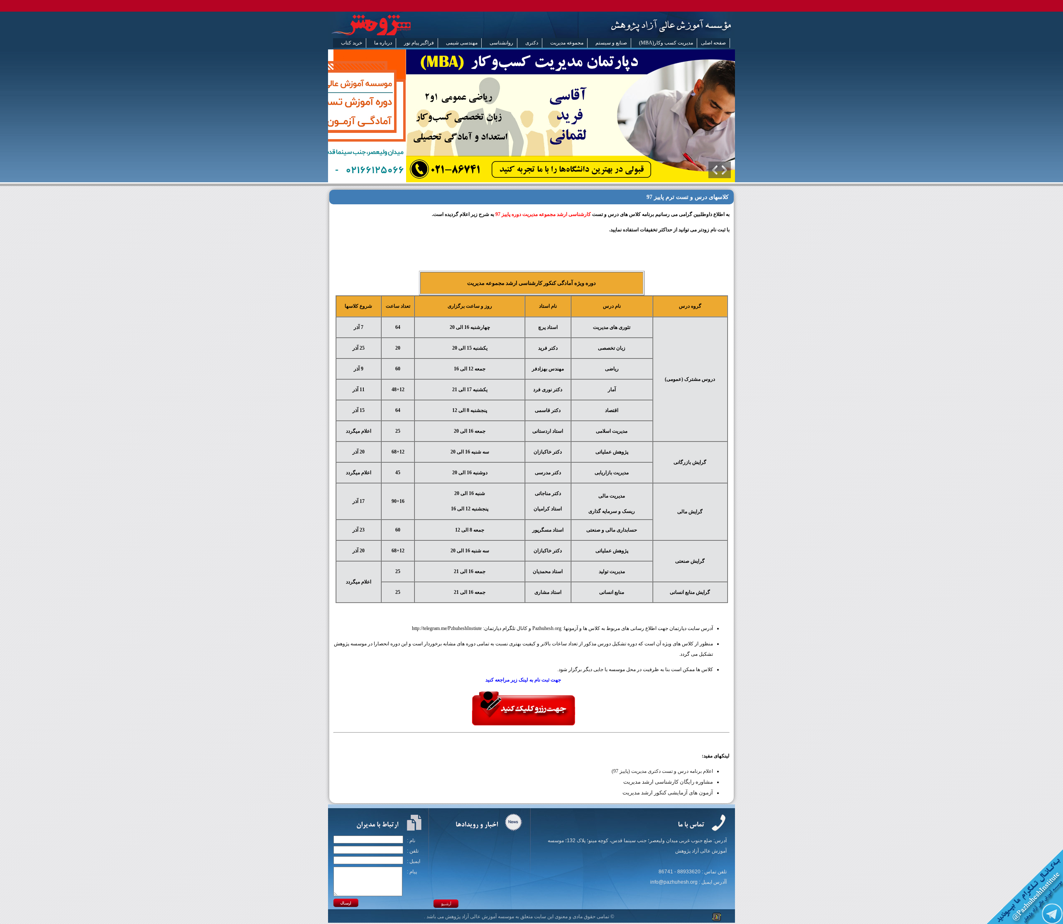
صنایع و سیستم (611, 43)
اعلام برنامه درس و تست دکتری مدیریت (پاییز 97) (662, 771)
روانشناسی (501, 43)
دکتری (531, 43)
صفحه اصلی (713, 43)
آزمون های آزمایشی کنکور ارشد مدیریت (667, 792)
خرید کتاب (351, 43)
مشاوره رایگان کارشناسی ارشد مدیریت (668, 782)
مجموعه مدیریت (566, 43)
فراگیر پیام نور (419, 43)
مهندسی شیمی (462, 43)
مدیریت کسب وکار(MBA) (666, 43)
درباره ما (383, 43)
